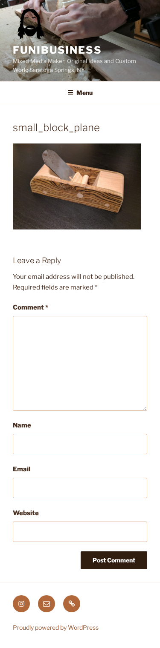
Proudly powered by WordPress (56, 627)
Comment (30, 307)
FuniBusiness (57, 50)
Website (26, 513)
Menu (84, 92)
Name (22, 425)
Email (21, 469)
